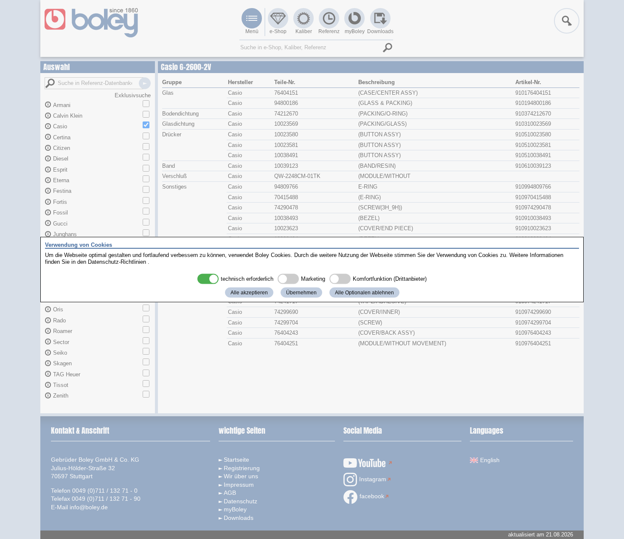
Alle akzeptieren (249, 293)
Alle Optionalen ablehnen (364, 293)
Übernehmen (301, 293)
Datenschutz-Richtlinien (117, 261)
